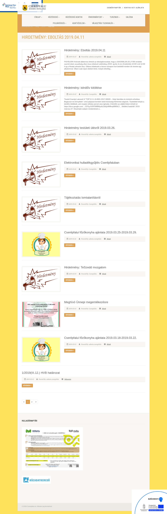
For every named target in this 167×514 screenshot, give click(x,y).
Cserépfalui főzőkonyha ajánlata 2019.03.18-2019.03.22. (100, 337)
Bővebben (69, 74)
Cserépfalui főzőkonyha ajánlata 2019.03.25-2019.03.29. (100, 232)
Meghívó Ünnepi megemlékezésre (86, 302)
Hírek (109, 57)
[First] (24, 402)
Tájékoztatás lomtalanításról (82, 197)
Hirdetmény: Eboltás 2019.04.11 (84, 50)
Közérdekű (53, 17)
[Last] (36, 402)
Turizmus (114, 17)
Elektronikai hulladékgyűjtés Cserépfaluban (91, 162)
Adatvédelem (78, 23)
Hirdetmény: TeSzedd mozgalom (85, 267)
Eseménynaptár (114, 8)
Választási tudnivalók (102, 23)
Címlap (37, 17)
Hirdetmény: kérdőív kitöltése (83, 87)
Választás (67, 379)
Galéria (129, 17)
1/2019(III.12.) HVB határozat (41, 372)
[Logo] (41, 8)
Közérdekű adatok (74, 17)
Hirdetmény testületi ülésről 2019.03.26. (89, 127)
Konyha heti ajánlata (134, 8)
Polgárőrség (59, 23)
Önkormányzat (95, 17)
